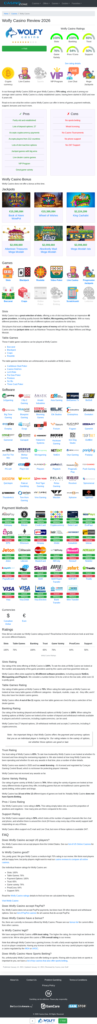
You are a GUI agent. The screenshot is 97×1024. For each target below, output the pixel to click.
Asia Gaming (56, 400)
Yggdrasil (88, 497)
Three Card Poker (15, 384)
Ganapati (24, 440)
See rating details (73, 63)
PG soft (8, 469)
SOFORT (72, 579)
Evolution (89, 414)
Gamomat (8, 440)
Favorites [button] (76, 3)
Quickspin (8, 483)
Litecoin (24, 561)
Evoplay (8, 429)
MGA (27, 948)
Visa (8, 600)
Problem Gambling (53, 980)
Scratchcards (73, 301)
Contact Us (32, 980)
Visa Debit (24, 600)
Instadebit (72, 543)
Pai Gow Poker (14, 375)
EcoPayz (89, 525)
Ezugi (24, 429)
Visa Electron (40, 600)
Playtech (56, 469)
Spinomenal (88, 483)
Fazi (40, 429)
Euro (24, 621)
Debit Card (73, 525)
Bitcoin (24, 525)
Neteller (88, 561)
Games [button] (55, 3)
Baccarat (8, 301)
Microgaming (40, 455)
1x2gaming (8, 400)
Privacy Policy (48, 985)
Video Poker (56, 280)
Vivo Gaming (40, 497)
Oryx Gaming (73, 455)
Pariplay (89, 455)
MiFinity (56, 561)
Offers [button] (45, 3)
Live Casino (72, 280)
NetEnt (56, 455)
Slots (8, 280)
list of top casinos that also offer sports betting (47, 961)
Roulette (40, 280)
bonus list (74, 922)
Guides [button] (65, 3)
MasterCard (40, 561)
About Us (14, 980)
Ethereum (24, 543)
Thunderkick (8, 497)
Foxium (56, 429)
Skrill (40, 579)
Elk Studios (56, 414)
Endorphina (72, 414)
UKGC (35, 948)
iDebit (56, 543)
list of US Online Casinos (79, 844)
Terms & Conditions (78, 980)
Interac (89, 543)
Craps (24, 301)
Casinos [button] (35, 3)
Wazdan (56, 497)
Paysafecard (8, 579)
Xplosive (73, 497)
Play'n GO (24, 469)
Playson (40, 469)
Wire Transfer (73, 600)
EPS (8, 543)
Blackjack (24, 280)
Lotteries (89, 301)
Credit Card (40, 525)
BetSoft (89, 400)
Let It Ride (11, 372)
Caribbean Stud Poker (17, 366)
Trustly (89, 579)
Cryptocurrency (57, 525)
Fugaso (72, 429)
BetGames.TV (73, 400)
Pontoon (11, 378)
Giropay (40, 543)
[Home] (16, 3)
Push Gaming (89, 469)
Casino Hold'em (14, 369)
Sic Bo (10, 381)
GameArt (89, 429)
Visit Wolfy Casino (10, 901)
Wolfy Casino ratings (20, 896)
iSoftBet (88, 440)
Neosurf (72, 561)
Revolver (73, 483)
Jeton (8, 561)
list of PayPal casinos (26, 913)
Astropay (8, 525)
